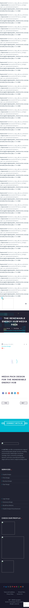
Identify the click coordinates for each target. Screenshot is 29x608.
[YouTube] (14, 586)
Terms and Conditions (9, 592)
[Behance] (25, 586)
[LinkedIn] (15, 393)
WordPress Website (8, 505)
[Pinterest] (9, 393)
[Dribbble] (16, 586)
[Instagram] (10, 586)
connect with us (15, 423)
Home (21, 308)
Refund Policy (21, 592)
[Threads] (23, 586)
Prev (5, 403)
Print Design (6, 478)
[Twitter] (6, 393)
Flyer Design (6, 484)
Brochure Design (7, 481)
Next (23, 403)
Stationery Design (8, 502)
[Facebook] (3, 393)
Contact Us (19, 594)
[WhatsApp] (18, 586)
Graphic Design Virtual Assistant (11, 508)
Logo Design (6, 499)
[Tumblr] (12, 393)
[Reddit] (18, 393)
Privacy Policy (10, 594)
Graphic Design (7, 474)
